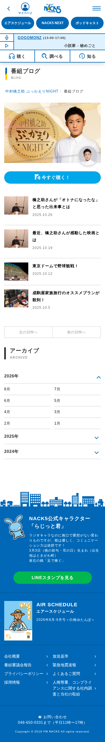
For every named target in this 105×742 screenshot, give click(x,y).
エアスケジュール (17, 23)
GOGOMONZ (30, 38)
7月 (57, 389)
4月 (7, 412)
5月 (57, 400)
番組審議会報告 (18, 665)
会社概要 (12, 656)
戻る (8, 8)
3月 (57, 412)
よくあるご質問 (66, 673)
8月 (7, 389)
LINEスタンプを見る (53, 577)
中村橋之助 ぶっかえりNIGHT (32, 91)
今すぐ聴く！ (56, 177)
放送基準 (60, 656)
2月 (7, 423)
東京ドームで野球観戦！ (55, 266)
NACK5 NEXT (53, 23)
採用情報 (12, 682)
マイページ (25, 13)
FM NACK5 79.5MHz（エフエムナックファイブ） (52, 8)
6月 (7, 400)
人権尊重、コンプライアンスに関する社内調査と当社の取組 (72, 688)
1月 (57, 423)
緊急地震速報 (64, 665)
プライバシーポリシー (23, 673)
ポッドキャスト (87, 23)
